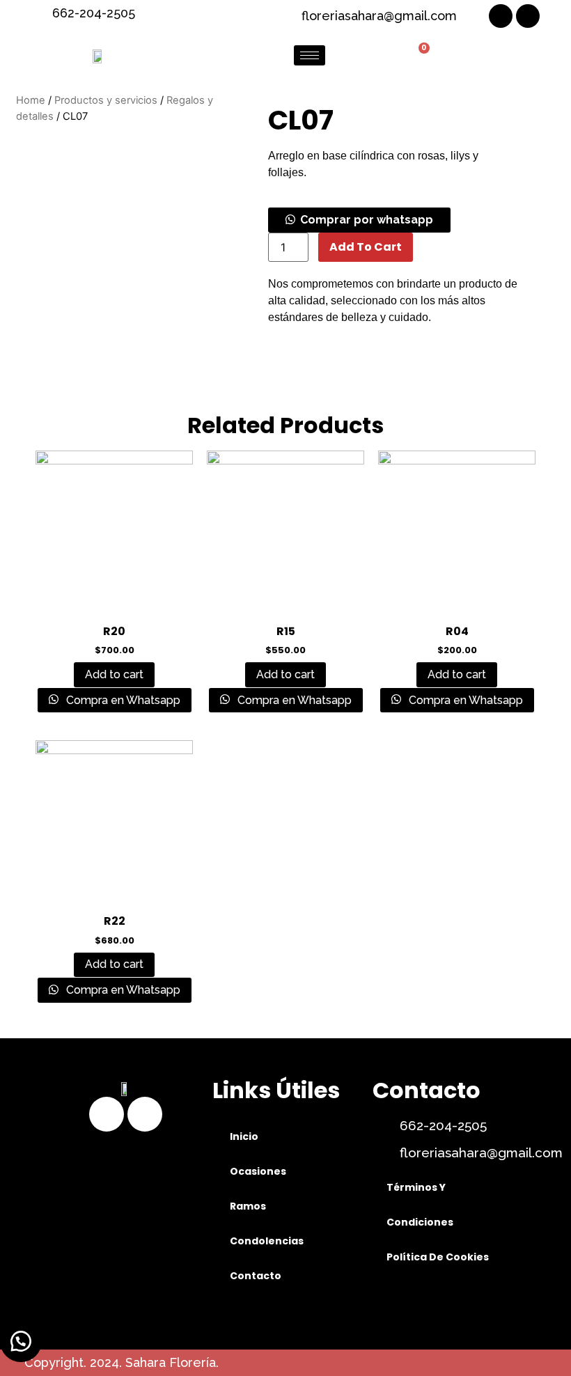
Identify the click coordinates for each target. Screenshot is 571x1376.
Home (30, 100)
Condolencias (267, 1241)
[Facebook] (501, 16)
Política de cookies (437, 1257)
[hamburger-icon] (309, 55)
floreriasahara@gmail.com (481, 1152)
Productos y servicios (105, 100)
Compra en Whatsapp (121, 700)
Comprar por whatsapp (366, 219)
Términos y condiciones (419, 1204)
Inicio (244, 1136)
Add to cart (365, 247)
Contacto (255, 1276)
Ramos (248, 1206)
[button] (359, 219)
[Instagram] (528, 16)
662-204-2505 (443, 1125)
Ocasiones (258, 1171)
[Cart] (418, 55)
